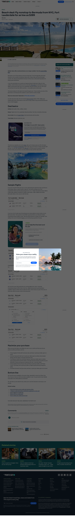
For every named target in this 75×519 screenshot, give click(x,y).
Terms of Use (21, 265)
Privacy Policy (18, 266)
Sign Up (33, 262)
